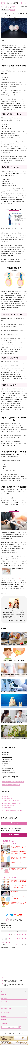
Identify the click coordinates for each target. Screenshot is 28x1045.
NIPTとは (6, 796)
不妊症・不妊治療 (15, 784)
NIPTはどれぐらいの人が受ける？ (11, 800)
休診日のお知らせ (15, 944)
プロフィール (4, 593)
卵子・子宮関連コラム (7, 757)
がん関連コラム (5, 752)
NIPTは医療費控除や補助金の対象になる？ (13, 810)
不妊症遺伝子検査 (22, 578)
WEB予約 (15, 823)
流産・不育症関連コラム (7, 768)
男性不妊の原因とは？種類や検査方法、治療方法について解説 (12, 644)
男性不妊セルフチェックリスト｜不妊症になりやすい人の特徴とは (13, 660)
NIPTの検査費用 (7, 807)
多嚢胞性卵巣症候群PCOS (17, 781)
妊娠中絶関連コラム (6, 761)
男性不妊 (13, 9)
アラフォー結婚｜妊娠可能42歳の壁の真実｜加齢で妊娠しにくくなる (13, 738)
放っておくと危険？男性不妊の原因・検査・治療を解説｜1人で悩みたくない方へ (14, 675)
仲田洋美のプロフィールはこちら (17, 620)
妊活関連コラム (5, 763)
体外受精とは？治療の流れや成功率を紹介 (9, 691)
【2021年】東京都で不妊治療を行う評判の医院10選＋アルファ (12, 722)
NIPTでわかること (8, 798)
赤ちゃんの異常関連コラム (8, 770)
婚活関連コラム (5, 765)
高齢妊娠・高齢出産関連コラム (9, 772)
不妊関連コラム (5, 9)
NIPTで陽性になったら (9, 805)
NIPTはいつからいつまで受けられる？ (12, 803)
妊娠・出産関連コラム (7, 759)
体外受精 (6, 781)
